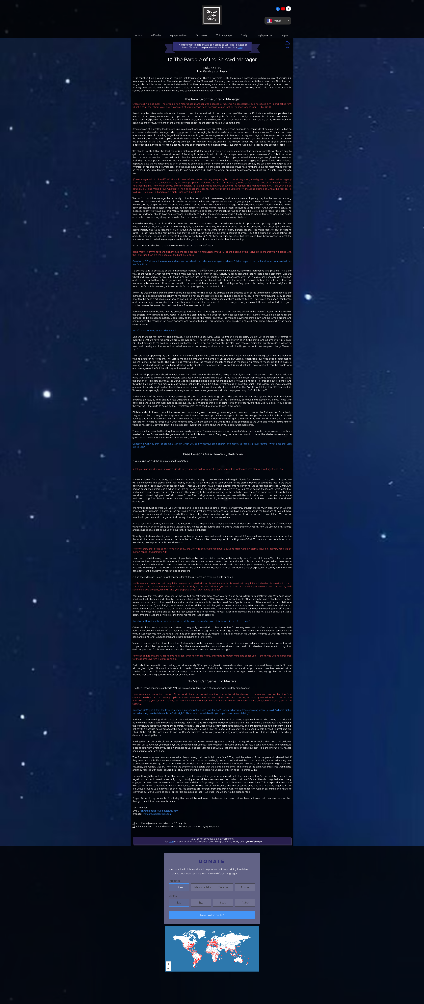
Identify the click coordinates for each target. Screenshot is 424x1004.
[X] (288, 8)
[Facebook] (277, 8)
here (171, 841)
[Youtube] (283, 8)
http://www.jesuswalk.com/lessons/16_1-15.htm (161, 823)
